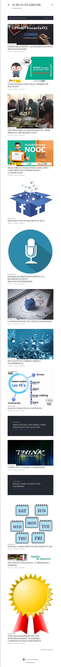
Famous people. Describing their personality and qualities (29, 425)
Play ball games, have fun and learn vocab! (30, 546)
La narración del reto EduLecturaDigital (30, 321)
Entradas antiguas (47, 649)
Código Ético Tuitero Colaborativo (26, 467)
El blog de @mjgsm (26, 5)
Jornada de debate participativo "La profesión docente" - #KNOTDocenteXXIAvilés (26, 279)
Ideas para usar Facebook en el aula (26, 220)
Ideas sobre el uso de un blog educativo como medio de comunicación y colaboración (28, 170)
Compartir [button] (10, 51)
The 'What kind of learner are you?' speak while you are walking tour (29, 131)
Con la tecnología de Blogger (31, 659)
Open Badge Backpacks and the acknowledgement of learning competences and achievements (24, 638)
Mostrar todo (47, 18)
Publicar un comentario (19, 51)
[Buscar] (52, 4)
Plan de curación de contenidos (25, 408)
